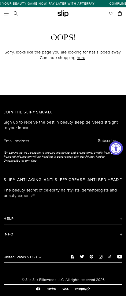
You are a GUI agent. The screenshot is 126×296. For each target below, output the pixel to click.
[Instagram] (101, 256)
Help (9, 218)
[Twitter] (82, 256)
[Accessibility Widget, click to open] (116, 148)
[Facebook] (72, 256)
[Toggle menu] (6, 13)
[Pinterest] (91, 256)
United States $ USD (21, 257)
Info (8, 234)
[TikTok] (110, 256)
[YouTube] (119, 256)
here (81, 57)
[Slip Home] (63, 14)
